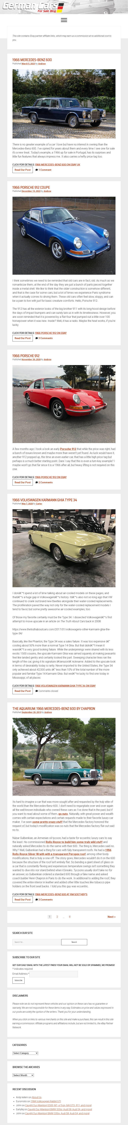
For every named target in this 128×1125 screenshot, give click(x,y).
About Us (37, 1097)
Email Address (20, 973)
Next (111, 916)
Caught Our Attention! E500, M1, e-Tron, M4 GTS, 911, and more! (58, 1105)
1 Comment (44, 170)
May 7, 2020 (27, 504)
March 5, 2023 (28, 64)
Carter (39, 504)
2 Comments (45, 482)
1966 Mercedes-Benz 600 (32, 60)
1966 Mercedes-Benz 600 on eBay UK (57, 164)
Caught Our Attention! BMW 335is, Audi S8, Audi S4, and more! (60, 1109)
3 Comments (45, 338)
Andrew (42, 64)
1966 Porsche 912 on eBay (51, 333)
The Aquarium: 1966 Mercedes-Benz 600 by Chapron (53, 708)
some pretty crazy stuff (47, 822)
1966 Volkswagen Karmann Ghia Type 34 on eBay (65, 686)
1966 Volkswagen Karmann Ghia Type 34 (44, 500)
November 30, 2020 (31, 359)
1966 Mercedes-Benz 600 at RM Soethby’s (61, 894)
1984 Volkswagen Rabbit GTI (46, 1101)
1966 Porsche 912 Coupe (31, 187)
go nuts (63, 813)
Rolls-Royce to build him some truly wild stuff (74, 842)
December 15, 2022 (31, 191)
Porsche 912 (68, 449)
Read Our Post (24, 170)
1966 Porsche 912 (26, 356)
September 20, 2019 (31, 712)
